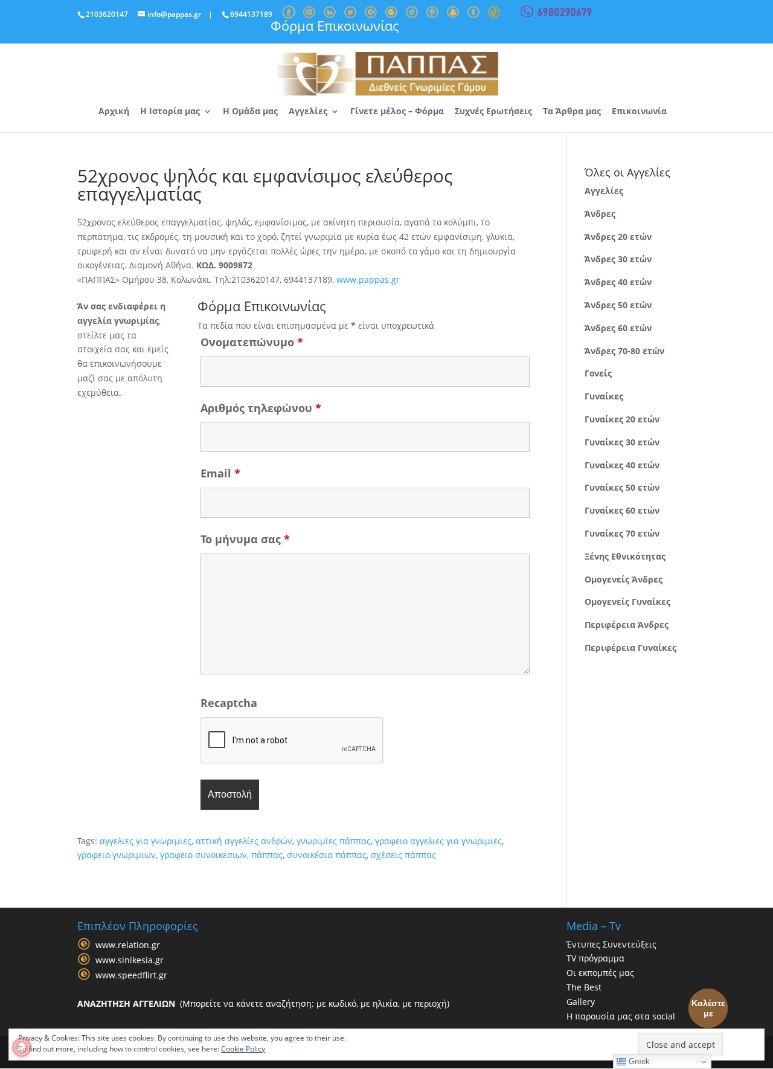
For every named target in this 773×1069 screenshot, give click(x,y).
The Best (583, 987)
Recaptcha (228, 703)
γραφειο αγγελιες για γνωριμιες (438, 841)
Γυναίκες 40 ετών (622, 465)
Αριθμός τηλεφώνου (260, 408)
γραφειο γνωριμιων (116, 855)
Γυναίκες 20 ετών (622, 419)
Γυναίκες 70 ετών (622, 533)
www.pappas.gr (368, 279)
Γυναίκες (604, 396)
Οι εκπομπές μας (600, 972)
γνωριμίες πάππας (334, 841)
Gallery (580, 1001)
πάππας (267, 855)
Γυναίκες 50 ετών (622, 487)
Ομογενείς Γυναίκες (627, 601)
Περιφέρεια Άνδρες (627, 624)
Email (220, 473)
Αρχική (113, 112)
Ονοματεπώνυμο (251, 342)
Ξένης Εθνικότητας (625, 556)
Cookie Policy (243, 1049)
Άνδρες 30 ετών (618, 259)
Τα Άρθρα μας (572, 112)
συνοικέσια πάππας (327, 855)
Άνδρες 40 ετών (618, 282)
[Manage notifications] (21, 1047)
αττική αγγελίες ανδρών (244, 841)
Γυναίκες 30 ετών (622, 442)
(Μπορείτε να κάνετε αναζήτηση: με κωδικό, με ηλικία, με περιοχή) (263, 1003)
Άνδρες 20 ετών (618, 236)
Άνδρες (600, 213)
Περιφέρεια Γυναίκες (630, 647)
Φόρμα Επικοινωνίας (335, 25)
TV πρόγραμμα (595, 958)
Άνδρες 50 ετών (618, 305)
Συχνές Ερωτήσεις (493, 112)
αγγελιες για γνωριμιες (145, 841)
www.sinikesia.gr (129, 960)
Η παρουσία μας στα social (620, 1016)
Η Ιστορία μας (170, 112)
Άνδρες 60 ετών (618, 328)
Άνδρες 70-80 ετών (624, 351)
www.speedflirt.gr (131, 975)
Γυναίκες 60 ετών (622, 510)
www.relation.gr (127, 945)
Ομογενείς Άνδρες (623, 579)
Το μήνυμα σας (245, 539)
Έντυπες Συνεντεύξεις (611, 944)
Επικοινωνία (639, 112)
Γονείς (598, 373)
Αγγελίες (308, 112)
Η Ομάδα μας (250, 112)
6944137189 (251, 14)
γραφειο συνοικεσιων (203, 855)
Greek (638, 1061)
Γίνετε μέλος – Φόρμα (397, 112)
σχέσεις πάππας (403, 855)
